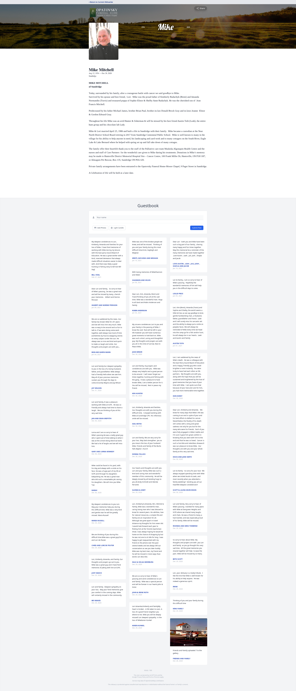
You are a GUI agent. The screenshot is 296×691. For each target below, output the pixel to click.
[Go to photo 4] (188, 644)
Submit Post (196, 228)
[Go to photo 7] (192, 644)
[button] (188, 632)
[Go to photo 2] (185, 644)
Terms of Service (154, 677)
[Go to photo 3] (187, 644)
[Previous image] (172, 632)
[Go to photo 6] (191, 644)
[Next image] (205, 632)
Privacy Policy (141, 677)
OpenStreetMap (150, 681)
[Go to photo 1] (184, 644)
